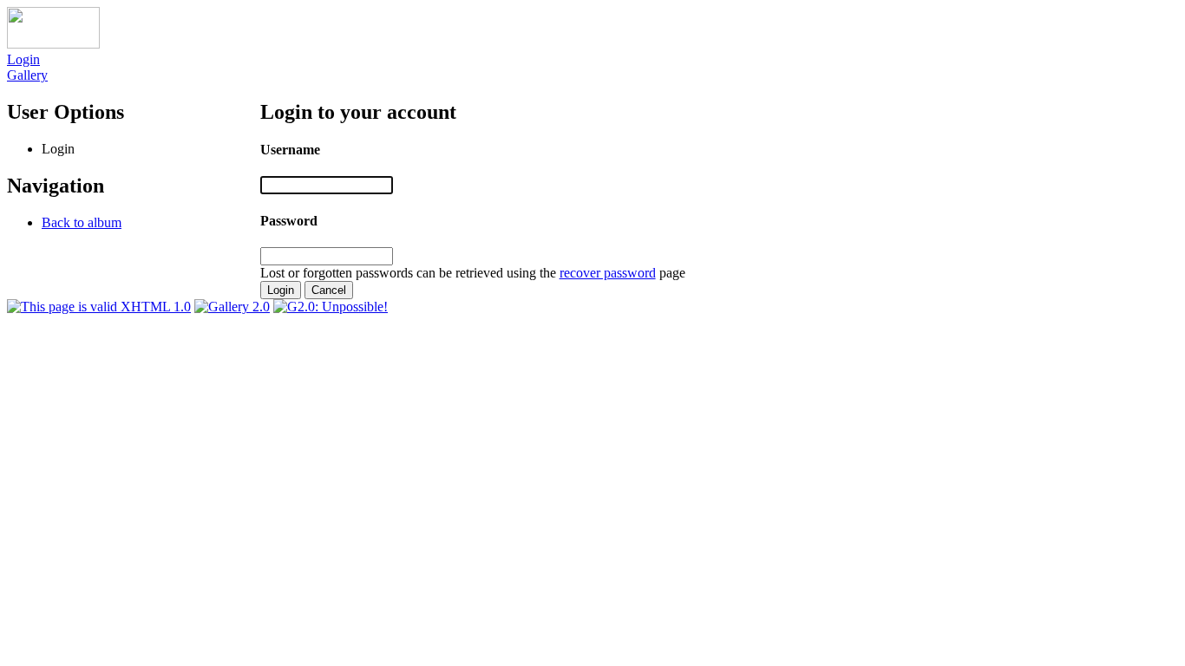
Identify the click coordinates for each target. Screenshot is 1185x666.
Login (23, 59)
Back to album (81, 222)
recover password (608, 272)
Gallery (27, 75)
